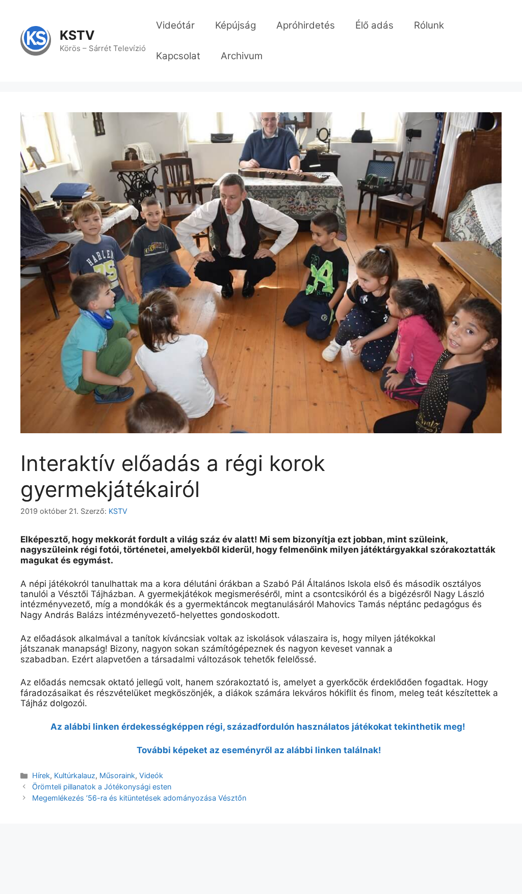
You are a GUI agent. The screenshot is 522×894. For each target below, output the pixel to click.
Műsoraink (117, 775)
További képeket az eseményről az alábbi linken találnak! (261, 750)
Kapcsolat (178, 56)
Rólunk (429, 25)
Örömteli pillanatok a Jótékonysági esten (101, 786)
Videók (151, 775)
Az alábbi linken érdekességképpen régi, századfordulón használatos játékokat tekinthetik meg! (261, 727)
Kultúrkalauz (74, 775)
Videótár (175, 25)
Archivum (242, 56)
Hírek (41, 775)
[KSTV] (35, 40)
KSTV (77, 35)
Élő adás (374, 25)
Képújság (235, 25)
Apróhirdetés (305, 25)
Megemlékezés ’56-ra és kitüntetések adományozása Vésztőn (139, 797)
